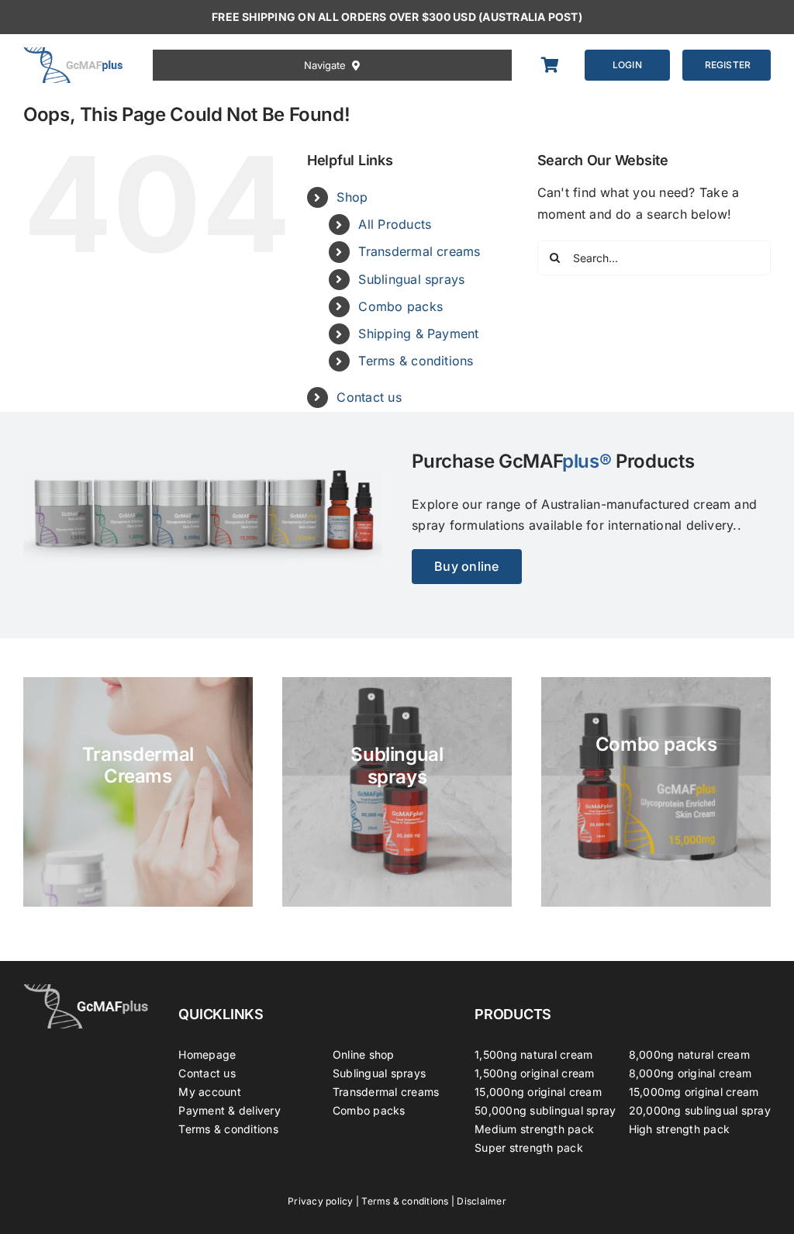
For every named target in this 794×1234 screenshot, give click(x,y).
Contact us (369, 397)
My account (209, 1091)
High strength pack (679, 1128)
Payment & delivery (229, 1110)
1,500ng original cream (534, 1073)
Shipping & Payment (418, 333)
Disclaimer (481, 1201)
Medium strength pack (534, 1128)
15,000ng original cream (538, 1091)
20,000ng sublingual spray (700, 1110)
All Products (394, 224)
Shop (352, 197)
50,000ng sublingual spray (545, 1110)
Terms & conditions (415, 360)
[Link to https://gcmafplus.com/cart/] (554, 65)
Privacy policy (320, 1201)
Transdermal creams (419, 251)
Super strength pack (529, 1147)
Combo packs (400, 306)
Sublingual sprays (411, 279)
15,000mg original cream (694, 1091)
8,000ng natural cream (689, 1054)
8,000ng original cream (690, 1073)
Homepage (207, 1054)
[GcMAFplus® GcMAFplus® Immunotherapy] (86, 990)
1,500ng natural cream (533, 1054)
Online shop (364, 1054)
